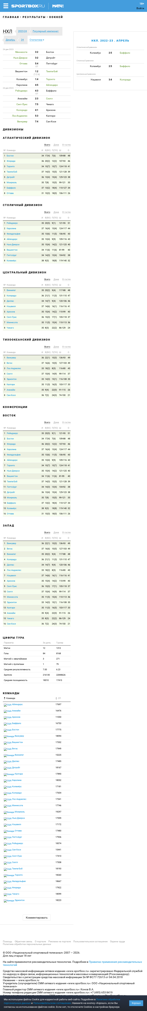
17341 (58, 799)
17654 (58, 793)
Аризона (11, 312)
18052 (58, 780)
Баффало (11, 188)
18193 (58, 868)
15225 (58, 755)
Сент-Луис (12, 317)
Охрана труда (117, 941)
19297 (58, 812)
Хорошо (136, 1003)
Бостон (10, 155)
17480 (58, 831)
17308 (58, 862)
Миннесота (12, 322)
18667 (58, 881)
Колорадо (11, 295)
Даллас (10, 301)
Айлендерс (12, 239)
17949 (58, 748)
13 (4, 497)
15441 (58, 849)
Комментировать (37, 917)
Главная (11, 17)
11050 (58, 717)
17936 (58, 837)
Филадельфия (13, 234)
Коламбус (11, 260)
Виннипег (11, 290)
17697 (58, 704)
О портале (40, 941)
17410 (58, 856)
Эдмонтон (11, 379)
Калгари (11, 384)
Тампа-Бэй (12, 172)
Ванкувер (11, 357)
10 (4, 481)
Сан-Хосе (11, 395)
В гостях (66, 145)
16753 (58, 723)
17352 (58, 742)
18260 (58, 875)
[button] (8, 31)
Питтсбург (12, 255)
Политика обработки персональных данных (27, 944)
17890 (58, 774)
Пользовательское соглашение (90, 941)
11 (4, 487)
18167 (58, 767)
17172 (58, 824)
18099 (58, 894)
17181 (58, 786)
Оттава (10, 193)
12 (4, 492)
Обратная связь (23, 941)
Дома (56, 145)
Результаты (34, 17)
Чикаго (10, 328)
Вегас (9, 363)
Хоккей (56, 17)
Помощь (7, 941)
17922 (58, 887)
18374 (58, 843)
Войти (140, 8)
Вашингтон (12, 250)
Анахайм (11, 390)
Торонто (11, 166)
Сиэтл (9, 374)
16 (4, 513)
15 (4, 508)
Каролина (11, 228)
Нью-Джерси (13, 244)
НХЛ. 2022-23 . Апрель (110, 40)
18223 (58, 900)
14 (4, 503)
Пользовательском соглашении (52, 1003)
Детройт (11, 177)
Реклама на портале (59, 941)
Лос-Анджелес (14, 368)
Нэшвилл (11, 306)
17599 (58, 818)
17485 (58, 761)
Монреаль (12, 182)
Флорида (11, 161)
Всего (47, 145)
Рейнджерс (12, 223)
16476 (58, 710)
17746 (58, 805)
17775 (58, 729)
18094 (58, 736)
